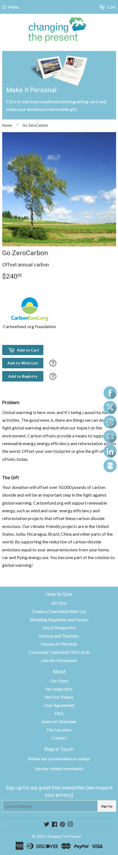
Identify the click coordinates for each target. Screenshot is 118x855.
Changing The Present (63, 836)
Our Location (59, 729)
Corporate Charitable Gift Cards (59, 652)
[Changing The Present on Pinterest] (62, 824)
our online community (63, 768)
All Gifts (59, 603)
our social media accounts (65, 758)
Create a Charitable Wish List (59, 611)
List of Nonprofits (59, 627)
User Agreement (59, 705)
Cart (111, 6)
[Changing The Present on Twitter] (46, 824)
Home (7, 125)
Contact (59, 737)
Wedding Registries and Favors (59, 619)
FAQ (59, 713)
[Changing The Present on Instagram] (70, 824)
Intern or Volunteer (59, 721)
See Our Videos (59, 696)
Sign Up (107, 806)
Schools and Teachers (59, 635)
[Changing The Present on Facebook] (54, 824)
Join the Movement (59, 660)
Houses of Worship (59, 643)
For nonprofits (59, 688)
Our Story (59, 680)
